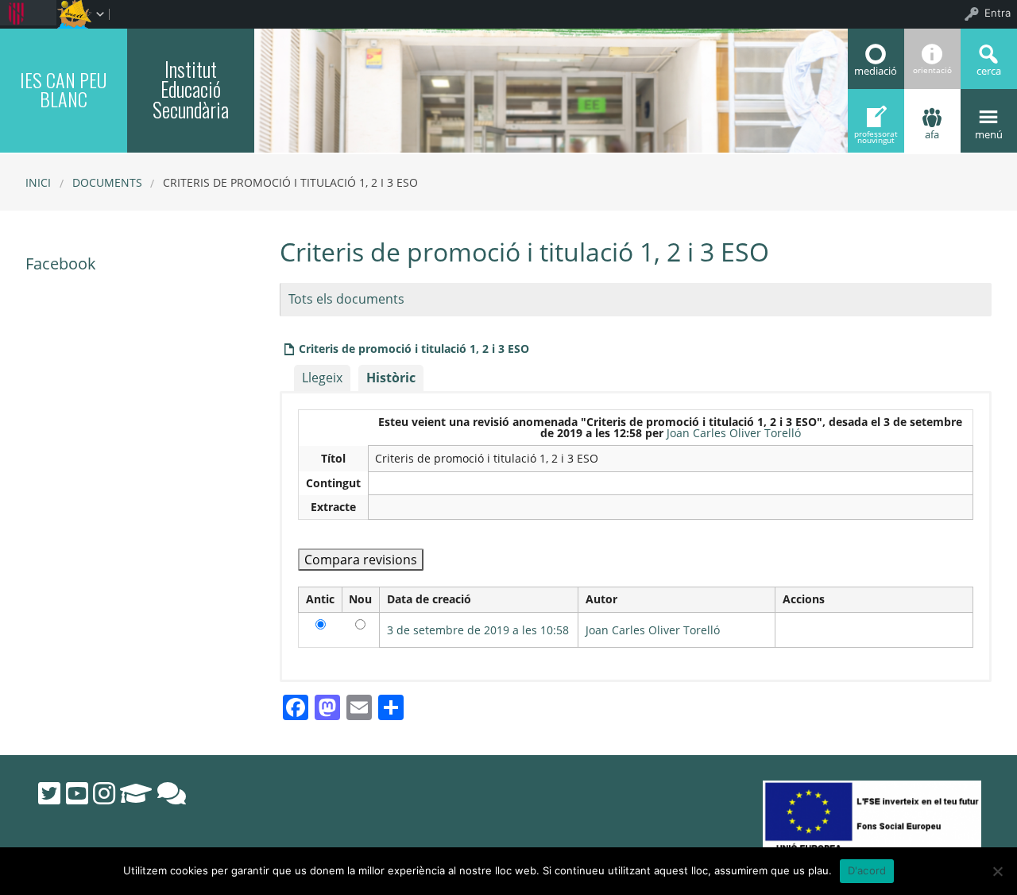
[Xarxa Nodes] (171, 793)
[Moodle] (136, 793)
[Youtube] (77, 793)
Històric (391, 377)
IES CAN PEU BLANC (63, 89)
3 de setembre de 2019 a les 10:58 (478, 629)
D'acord (867, 870)
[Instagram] (104, 793)
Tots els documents (346, 299)
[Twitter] (49, 793)
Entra (997, 12)
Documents (107, 182)
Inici (38, 182)
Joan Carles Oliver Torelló (734, 432)
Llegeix (322, 377)
